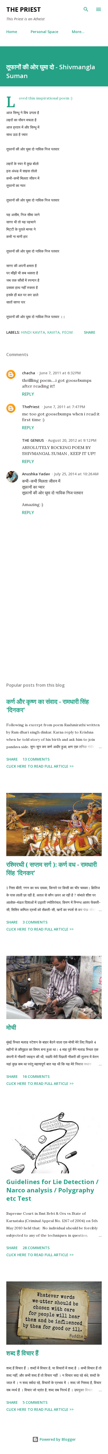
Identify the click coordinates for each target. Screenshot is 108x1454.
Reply (28, 394)
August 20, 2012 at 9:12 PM (72, 440)
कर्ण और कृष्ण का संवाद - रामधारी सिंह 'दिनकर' (47, 705)
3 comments (35, 922)
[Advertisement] (54, 629)
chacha (28, 372)
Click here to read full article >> (40, 766)
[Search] (86, 9)
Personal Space (44, 31)
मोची (11, 1027)
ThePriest (31, 406)
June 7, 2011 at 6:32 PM (60, 372)
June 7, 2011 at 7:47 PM (64, 406)
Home (11, 31)
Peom (67, 332)
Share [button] (89, 332)
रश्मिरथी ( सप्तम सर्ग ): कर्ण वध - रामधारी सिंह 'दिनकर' (51, 868)
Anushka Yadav (36, 473)
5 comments (35, 1402)
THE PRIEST (23, 9)
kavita (53, 332)
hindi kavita (33, 332)
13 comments (36, 759)
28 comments (36, 1247)
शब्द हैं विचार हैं (22, 1353)
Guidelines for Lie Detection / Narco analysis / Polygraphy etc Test (52, 1190)
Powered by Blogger (57, 1439)
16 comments (36, 1076)
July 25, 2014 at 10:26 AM (76, 473)
